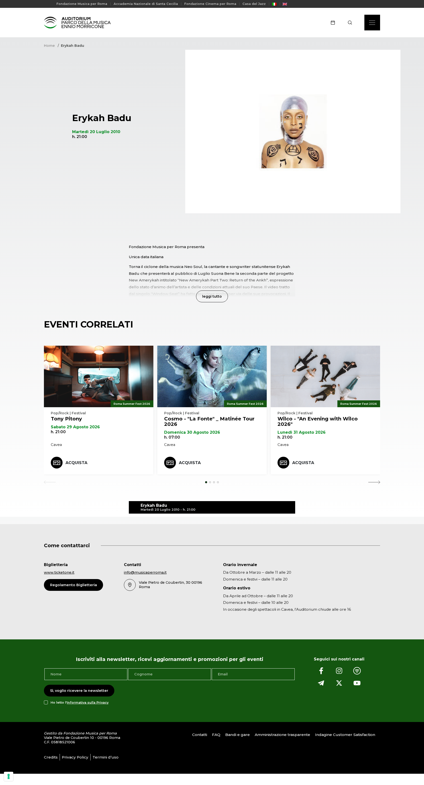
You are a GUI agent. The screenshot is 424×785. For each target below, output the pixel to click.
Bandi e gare (237, 735)
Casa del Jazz (254, 4)
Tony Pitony (66, 419)
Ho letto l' (79, 702)
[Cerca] (351, 22)
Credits (51, 757)
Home (49, 45)
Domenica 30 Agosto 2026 (192, 432)
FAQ (216, 735)
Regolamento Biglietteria (73, 585)
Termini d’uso (106, 757)
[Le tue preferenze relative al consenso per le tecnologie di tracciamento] (8, 776)
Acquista (76, 462)
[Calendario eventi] (334, 22)
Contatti (199, 735)
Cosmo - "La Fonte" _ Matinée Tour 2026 (209, 421)
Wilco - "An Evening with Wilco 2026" (318, 421)
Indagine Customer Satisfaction (345, 735)
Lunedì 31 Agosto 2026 (302, 432)
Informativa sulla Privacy (87, 702)
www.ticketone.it (59, 572)
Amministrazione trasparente (282, 735)
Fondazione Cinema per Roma (210, 4)
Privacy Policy (75, 757)
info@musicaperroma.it (145, 572)
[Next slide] (374, 482)
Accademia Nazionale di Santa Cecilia (146, 4)
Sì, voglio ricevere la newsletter (79, 690)
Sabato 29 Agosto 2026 (75, 427)
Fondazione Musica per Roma (81, 4)
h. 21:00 (58, 432)
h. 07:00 (172, 437)
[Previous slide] (50, 482)
